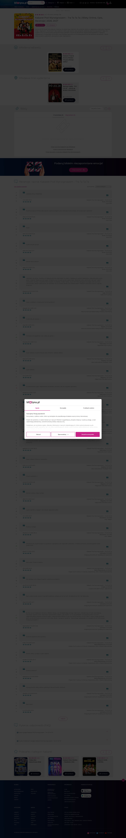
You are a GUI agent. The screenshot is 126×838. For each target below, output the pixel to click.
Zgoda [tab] (37, 408)
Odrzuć (38, 434)
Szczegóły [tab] (63, 408)
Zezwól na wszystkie (88, 434)
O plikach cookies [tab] (88, 408)
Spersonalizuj (62, 434)
